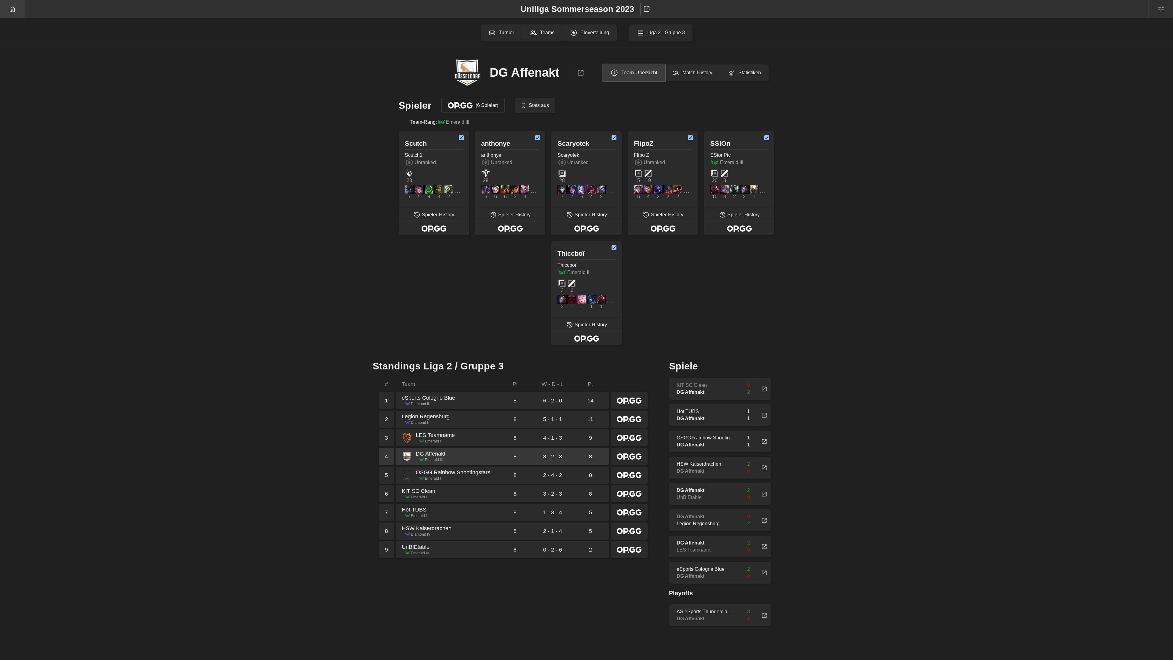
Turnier (506, 32)
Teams (547, 32)
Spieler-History (438, 214)
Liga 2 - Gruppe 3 (666, 32)
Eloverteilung (594, 32)
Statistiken (749, 72)
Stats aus (539, 105)
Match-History (697, 72)
